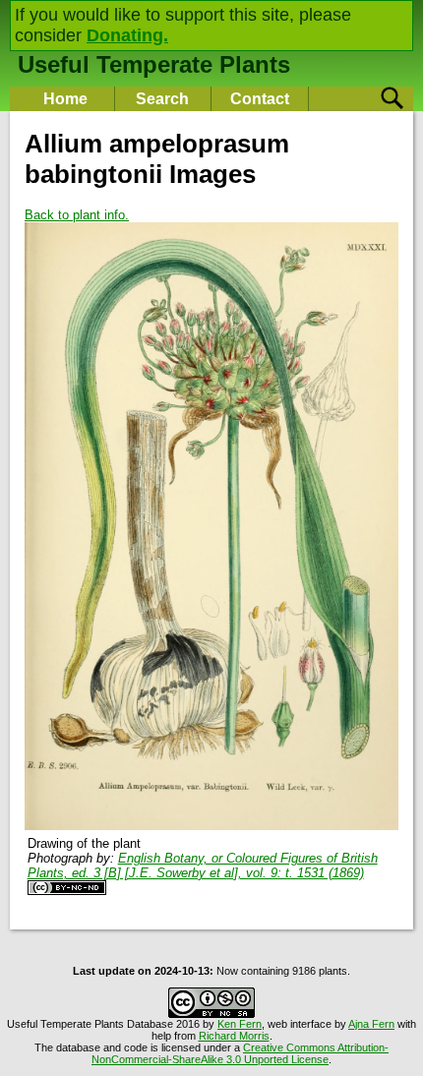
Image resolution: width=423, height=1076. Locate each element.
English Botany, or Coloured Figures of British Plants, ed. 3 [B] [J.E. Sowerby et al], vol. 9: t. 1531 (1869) (203, 865)
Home (65, 98)
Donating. (127, 35)
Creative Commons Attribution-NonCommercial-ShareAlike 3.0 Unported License (240, 1053)
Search (162, 98)
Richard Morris (234, 1036)
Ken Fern (239, 1024)
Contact (259, 98)
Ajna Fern (371, 1024)
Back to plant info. (77, 215)
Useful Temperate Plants (154, 64)
